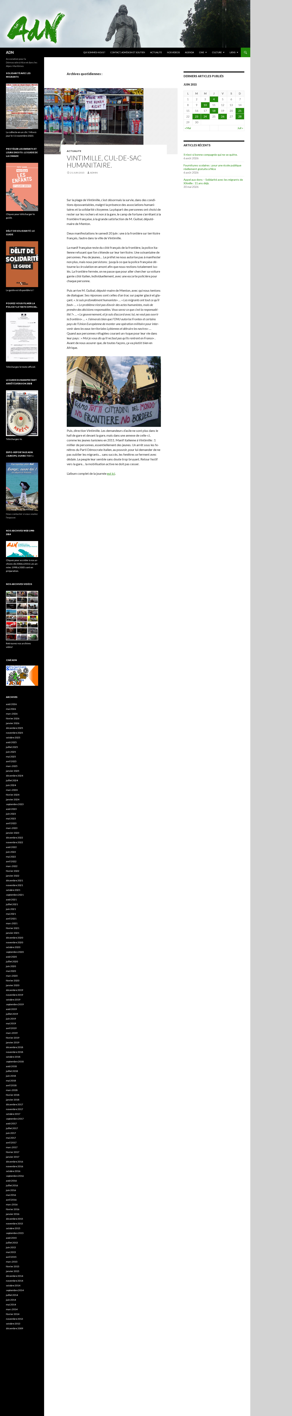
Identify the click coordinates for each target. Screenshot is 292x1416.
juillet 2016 (12, 1185)
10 (205, 105)
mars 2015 (11, 1261)
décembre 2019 (14, 990)
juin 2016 (11, 1190)
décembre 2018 (14, 1047)
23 (196, 116)
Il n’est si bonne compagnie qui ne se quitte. (211, 154)
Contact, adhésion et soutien (127, 52)
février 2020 (12, 980)
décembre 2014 (14, 1275)
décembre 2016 (14, 1161)
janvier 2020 (12, 985)
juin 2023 (11, 813)
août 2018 (11, 1066)
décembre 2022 (14, 837)
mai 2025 (11, 756)
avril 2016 (11, 1199)
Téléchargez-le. (14, 439)
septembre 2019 (15, 1004)
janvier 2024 (12, 799)
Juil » (240, 128)
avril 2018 (11, 1085)
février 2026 (12, 718)
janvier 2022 (12, 875)
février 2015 (12, 1266)
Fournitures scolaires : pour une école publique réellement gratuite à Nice (212, 167)
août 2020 (11, 956)
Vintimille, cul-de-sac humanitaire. (104, 161)
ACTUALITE (156, 52)
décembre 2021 (14, 880)
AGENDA (189, 52)
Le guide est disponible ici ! (20, 290)
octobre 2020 (13, 947)
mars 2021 (11, 923)
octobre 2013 (13, 1323)
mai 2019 (11, 1023)
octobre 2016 (13, 1171)
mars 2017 (11, 1147)
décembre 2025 (14, 727)
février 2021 (12, 928)
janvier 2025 (12, 770)
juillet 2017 (12, 1128)
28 (240, 116)
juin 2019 (11, 1018)
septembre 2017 (15, 1118)
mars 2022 (11, 866)
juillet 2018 (12, 1071)
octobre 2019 (13, 999)
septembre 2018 (15, 1061)
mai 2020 (11, 970)
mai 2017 (11, 1137)
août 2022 (11, 847)
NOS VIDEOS (173, 52)
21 (240, 110)
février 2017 (12, 1152)
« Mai (188, 128)
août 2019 (11, 1009)
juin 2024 (11, 785)
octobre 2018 (13, 1056)
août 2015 (11, 1237)
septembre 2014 (15, 1290)
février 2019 (12, 1037)
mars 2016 (11, 1204)
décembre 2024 (14, 775)
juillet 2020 (12, 961)
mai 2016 (11, 1194)
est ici (111, 473)
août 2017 (11, 1123)
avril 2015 (11, 1256)
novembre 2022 (14, 842)
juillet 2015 (12, 1242)
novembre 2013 (14, 1318)
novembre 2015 (14, 1223)
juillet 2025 (12, 747)
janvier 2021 (12, 932)
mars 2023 (11, 828)
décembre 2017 (14, 1104)
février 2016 (12, 1209)
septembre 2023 (15, 804)
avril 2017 (11, 1142)
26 (222, 116)
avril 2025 (11, 761)
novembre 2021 (14, 885)
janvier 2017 (12, 1156)
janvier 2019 (12, 1042)
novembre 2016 (14, 1166)
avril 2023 (11, 823)
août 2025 (11, 742)
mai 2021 (11, 913)
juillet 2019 (12, 1013)
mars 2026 (11, 713)
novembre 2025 (14, 732)
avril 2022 (11, 861)
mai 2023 (11, 818)
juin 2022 (11, 851)
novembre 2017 (14, 1109)
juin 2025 (11, 751)
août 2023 (11, 808)
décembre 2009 (14, 1328)
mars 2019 (11, 1032)
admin (94, 172)
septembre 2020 (15, 951)
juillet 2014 (12, 1294)
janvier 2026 (12, 723)
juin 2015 (11, 1247)
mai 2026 (11, 708)
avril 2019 (11, 1028)
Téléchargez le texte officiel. (21, 366)
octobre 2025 (13, 737)
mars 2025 (11, 766)
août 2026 (11, 704)
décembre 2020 (14, 937)
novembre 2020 (14, 942)
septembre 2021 (15, 894)
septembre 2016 (15, 1175)
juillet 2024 (12, 780)
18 (214, 110)
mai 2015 (11, 1252)
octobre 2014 (13, 1285)
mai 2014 (11, 1304)
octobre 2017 (13, 1113)
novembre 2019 (14, 994)
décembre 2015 (14, 1218)
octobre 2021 (13, 889)
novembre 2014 (14, 1280)
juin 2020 (11, 966)
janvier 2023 (12, 832)
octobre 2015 (13, 1228)
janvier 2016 (12, 1213)
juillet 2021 (12, 904)
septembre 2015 (15, 1233)
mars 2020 (11, 975)
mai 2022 (11, 856)
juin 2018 (11, 1075)
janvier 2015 (12, 1271)
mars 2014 (11, 1309)
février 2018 (12, 1094)
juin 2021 (11, 909)
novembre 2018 (14, 1051)
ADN (10, 52)
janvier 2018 (12, 1099)
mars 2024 (11, 789)
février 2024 (12, 794)
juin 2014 (11, 1299)
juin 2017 (11, 1132)
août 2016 (11, 1180)
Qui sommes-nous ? (94, 52)
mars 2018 (11, 1090)
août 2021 (11, 899)
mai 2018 (11, 1080)
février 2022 (12, 870)
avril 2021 (11, 918)
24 (205, 116)
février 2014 (12, 1314)
